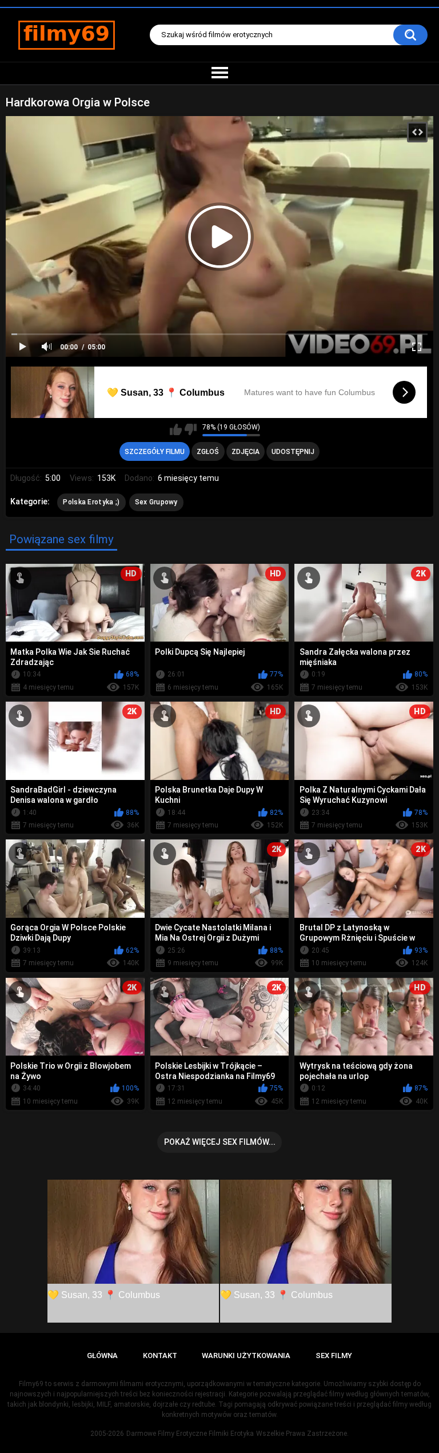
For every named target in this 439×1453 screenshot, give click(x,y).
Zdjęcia (246, 452)
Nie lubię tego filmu (191, 429)
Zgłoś (208, 452)
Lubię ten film (176, 429)
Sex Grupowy (156, 502)
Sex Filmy (334, 1355)
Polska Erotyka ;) (91, 502)
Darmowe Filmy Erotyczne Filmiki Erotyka (190, 1434)
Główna (102, 1355)
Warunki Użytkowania (246, 1355)
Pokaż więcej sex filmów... (220, 1142)
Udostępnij (293, 452)
